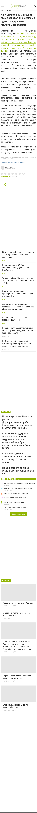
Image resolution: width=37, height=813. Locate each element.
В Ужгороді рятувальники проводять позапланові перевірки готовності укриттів (17, 293)
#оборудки (4, 162)
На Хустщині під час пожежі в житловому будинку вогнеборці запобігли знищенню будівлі (16, 343)
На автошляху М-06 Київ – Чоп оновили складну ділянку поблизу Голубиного (17, 267)
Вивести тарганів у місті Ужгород (18, 603)
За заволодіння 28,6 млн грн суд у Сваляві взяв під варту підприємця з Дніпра (18, 280)
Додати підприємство (18, 514)
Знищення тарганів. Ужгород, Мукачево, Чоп (16, 614)
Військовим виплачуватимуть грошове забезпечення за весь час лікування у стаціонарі (18, 306)
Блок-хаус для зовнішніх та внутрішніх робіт (15, 706)
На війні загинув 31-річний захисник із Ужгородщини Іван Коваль (18, 470)
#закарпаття (21, 162)
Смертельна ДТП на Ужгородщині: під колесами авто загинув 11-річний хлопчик (16, 458)
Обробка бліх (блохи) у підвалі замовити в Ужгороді (17, 676)
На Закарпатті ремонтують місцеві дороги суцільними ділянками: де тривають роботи (18, 330)
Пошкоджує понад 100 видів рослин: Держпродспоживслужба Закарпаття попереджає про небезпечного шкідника (17, 422)
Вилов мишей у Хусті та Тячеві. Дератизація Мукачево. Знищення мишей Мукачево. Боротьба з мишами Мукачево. (17, 645)
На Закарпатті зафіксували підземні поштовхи (14, 318)
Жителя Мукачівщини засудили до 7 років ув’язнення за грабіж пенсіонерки (18, 254)
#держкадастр (12, 162)
